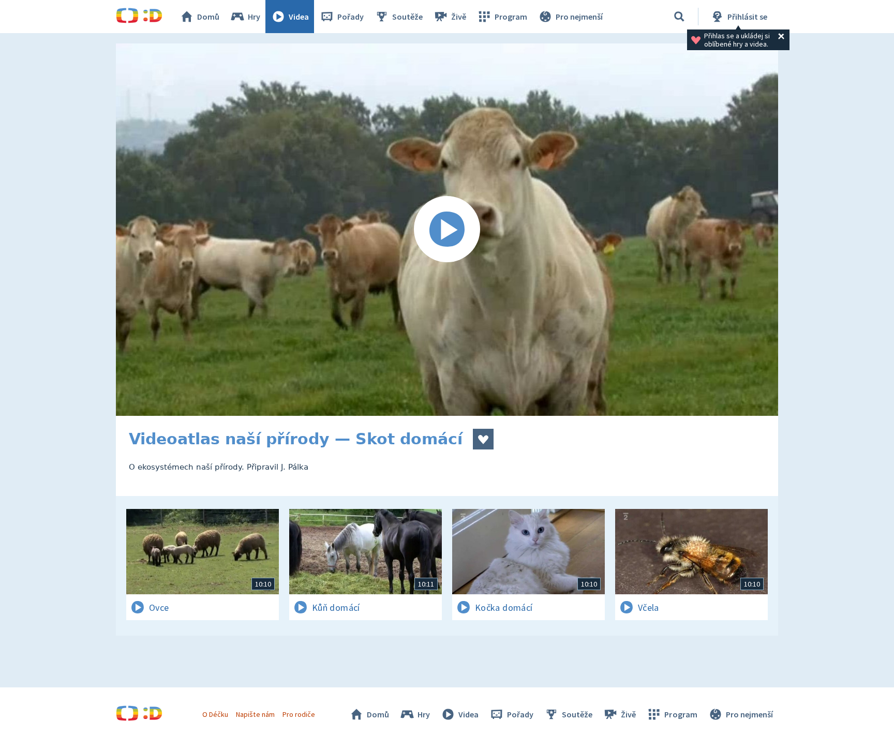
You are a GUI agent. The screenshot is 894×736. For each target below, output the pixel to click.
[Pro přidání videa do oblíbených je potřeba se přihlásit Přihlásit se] (483, 439)
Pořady (350, 16)
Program (511, 16)
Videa (299, 16)
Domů (208, 16)
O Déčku (215, 714)
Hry (254, 16)
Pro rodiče (298, 714)
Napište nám (255, 714)
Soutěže (407, 16)
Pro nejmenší (579, 16)
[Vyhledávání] (679, 16)
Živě (458, 16)
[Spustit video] (447, 229)
